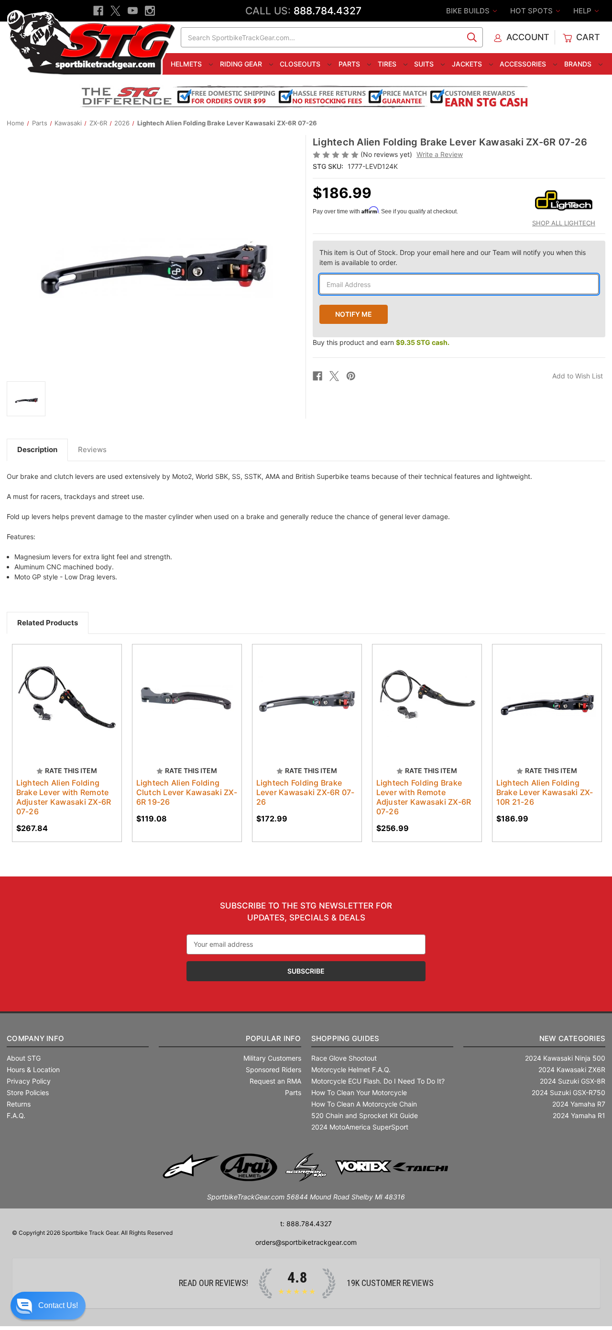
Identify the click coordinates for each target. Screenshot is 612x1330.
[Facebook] (98, 11)
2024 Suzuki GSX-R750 (568, 1092)
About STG (24, 1058)
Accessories (524, 64)
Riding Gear (242, 64)
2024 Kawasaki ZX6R (571, 1069)
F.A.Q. (16, 1115)
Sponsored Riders (273, 1069)
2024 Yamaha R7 (578, 1104)
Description (37, 449)
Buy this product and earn (381, 342)
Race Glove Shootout (344, 1058)
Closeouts (301, 64)
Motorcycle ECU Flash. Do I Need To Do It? (378, 1081)
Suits (425, 64)
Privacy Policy (29, 1081)
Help (583, 10)
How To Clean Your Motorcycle (359, 1092)
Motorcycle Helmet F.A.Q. (351, 1069)
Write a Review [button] (439, 154)
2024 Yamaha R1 (579, 1115)
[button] (48, 1305)
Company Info (35, 1038)
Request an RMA (275, 1081)
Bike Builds (469, 10)
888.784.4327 (327, 11)
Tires (388, 64)
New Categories (572, 1038)
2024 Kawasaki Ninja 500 (565, 1058)
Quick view (62, 691)
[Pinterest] (351, 376)
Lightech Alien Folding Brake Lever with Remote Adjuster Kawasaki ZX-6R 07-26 (63, 797)
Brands (578, 64)
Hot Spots (532, 10)
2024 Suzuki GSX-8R (572, 1081)
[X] (115, 11)
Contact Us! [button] (58, 1305)
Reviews (92, 449)
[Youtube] (133, 11)
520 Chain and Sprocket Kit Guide (364, 1115)
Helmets (187, 64)
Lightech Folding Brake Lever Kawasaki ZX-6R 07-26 (305, 792)
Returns (19, 1104)
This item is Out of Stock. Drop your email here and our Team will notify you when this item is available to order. (452, 257)
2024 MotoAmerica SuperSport (359, 1127)
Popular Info (273, 1038)
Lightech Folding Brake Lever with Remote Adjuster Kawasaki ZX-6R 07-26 (423, 797)
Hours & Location (33, 1069)
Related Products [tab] (47, 622)
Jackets (468, 64)
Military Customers (272, 1058)
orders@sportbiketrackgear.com (306, 1242)
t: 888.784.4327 (306, 1223)
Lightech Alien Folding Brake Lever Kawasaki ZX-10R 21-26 (544, 792)
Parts (350, 64)
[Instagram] (150, 11)
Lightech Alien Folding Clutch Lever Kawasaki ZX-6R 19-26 (186, 792)
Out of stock (66, 707)
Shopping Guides (345, 1038)
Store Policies (28, 1092)
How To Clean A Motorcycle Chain (364, 1104)
